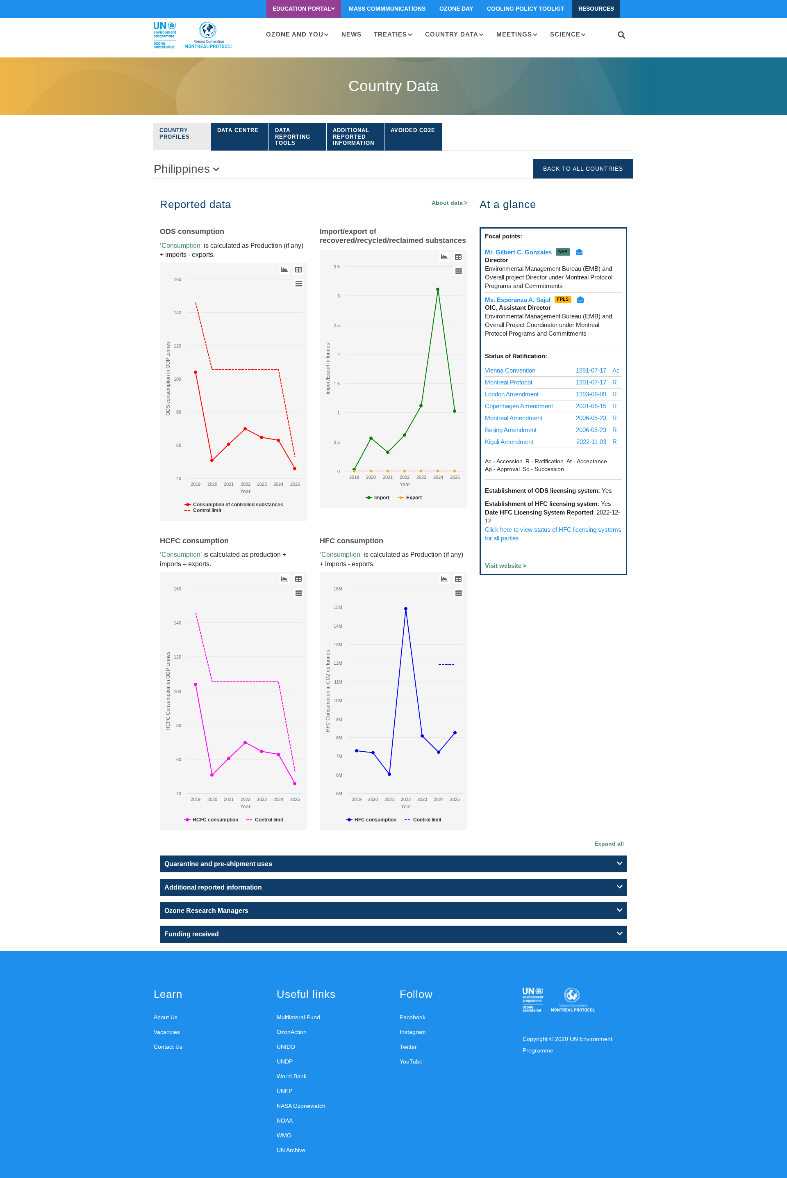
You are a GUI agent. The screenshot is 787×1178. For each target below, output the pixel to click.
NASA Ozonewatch (301, 1106)
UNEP (284, 1091)
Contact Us (168, 1046)
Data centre (238, 130)
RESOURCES (596, 8)
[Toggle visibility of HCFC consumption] (211, 820)
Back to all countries (583, 168)
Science (565, 34)
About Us (165, 1017)
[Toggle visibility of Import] (377, 498)
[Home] (193, 35)
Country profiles (174, 133)
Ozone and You (294, 34)
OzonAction (292, 1032)
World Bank (292, 1076)
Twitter (408, 1046)
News (351, 34)
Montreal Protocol (508, 382)
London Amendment (512, 394)
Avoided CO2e (413, 130)
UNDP (285, 1061)
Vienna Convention (510, 370)
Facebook (412, 1017)
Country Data (451, 34)
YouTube (411, 1061)
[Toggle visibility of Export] (410, 498)
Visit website (503, 565)
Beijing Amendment (511, 429)
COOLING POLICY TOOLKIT (525, 8)
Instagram (413, 1032)
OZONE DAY (456, 8)
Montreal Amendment (513, 417)
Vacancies (167, 1032)
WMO (284, 1135)
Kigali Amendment (509, 441)
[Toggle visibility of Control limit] (202, 510)
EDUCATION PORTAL (302, 8)
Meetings (514, 34)
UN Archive (291, 1150)
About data (447, 203)
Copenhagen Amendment (519, 406)
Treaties (390, 34)
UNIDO (286, 1046)
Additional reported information (353, 136)
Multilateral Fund (298, 1017)
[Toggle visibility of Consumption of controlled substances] (233, 505)
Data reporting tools (292, 136)
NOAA (285, 1120)
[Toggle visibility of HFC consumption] (371, 820)
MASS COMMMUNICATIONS (387, 8)
